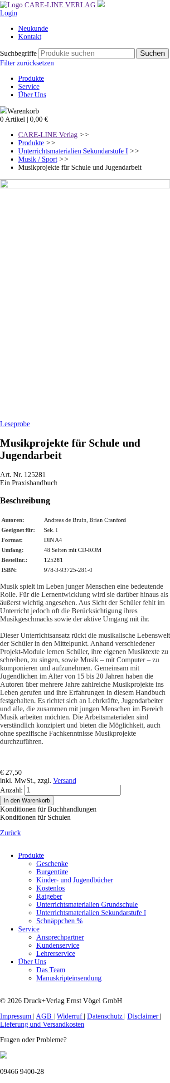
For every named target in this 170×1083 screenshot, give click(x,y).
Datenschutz (105, 1016)
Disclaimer (143, 1016)
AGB (44, 1016)
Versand (64, 780)
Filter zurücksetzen (27, 63)
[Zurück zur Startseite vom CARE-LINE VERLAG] (48, 5)
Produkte (31, 143)
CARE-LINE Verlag (48, 134)
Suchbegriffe (18, 53)
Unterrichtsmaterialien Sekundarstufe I (73, 151)
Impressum (16, 1016)
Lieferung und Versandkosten (42, 1024)
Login (8, 13)
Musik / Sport (37, 159)
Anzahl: (11, 790)
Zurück (10, 833)
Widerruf (70, 1016)
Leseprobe (15, 424)
